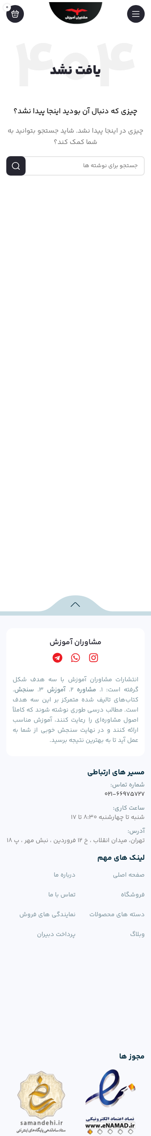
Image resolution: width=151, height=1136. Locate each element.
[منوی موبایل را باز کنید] (136, 13)
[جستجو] (16, 166)
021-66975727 (124, 794)
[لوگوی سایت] (75, 14)
